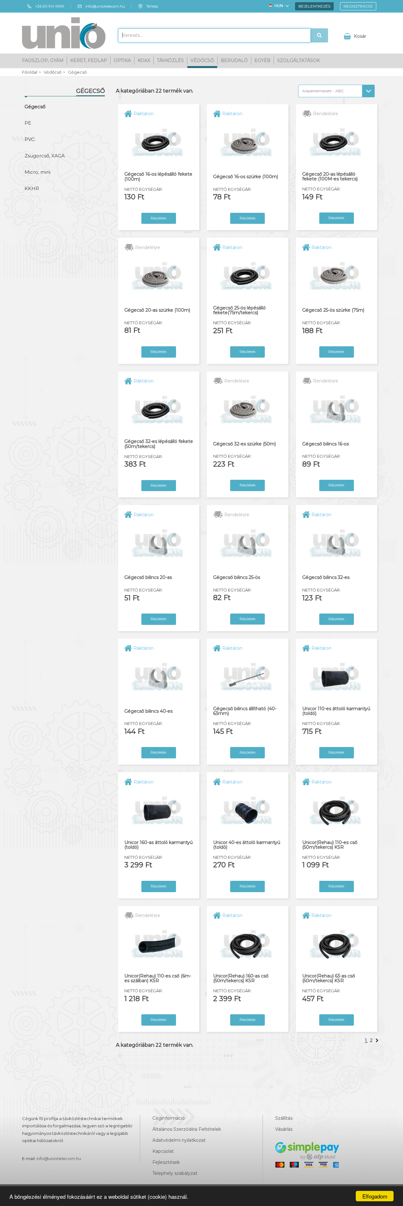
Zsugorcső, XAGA (45, 156)
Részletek (158, 218)
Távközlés (170, 60)
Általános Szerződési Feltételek (186, 1129)
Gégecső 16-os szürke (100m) (245, 176)
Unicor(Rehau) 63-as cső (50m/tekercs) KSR (328, 978)
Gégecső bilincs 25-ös (236, 577)
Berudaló (234, 60)
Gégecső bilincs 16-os (325, 444)
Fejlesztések (166, 1162)
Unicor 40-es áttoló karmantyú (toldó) (246, 845)
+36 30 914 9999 (49, 6)
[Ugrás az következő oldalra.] (377, 1040)
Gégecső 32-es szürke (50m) (244, 444)
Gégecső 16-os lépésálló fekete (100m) (158, 177)
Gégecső (77, 72)
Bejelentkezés (314, 6)
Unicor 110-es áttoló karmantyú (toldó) (336, 711)
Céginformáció (168, 1118)
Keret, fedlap (88, 60)
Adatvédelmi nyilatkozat (179, 1140)
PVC (30, 139)
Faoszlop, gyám (43, 60)
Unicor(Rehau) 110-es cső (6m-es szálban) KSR (157, 978)
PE (28, 123)
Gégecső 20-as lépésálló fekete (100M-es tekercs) (330, 177)
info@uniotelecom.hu (105, 6)
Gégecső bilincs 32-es (325, 577)
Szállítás (283, 1118)
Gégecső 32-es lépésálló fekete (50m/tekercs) (158, 444)
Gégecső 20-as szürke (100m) (157, 310)
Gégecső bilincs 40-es (148, 711)
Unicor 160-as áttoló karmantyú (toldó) (158, 845)
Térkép (152, 6)
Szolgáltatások (298, 60)
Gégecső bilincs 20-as (148, 577)
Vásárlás (283, 1129)
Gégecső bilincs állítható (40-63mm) (244, 711)
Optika (122, 60)
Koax (144, 60)
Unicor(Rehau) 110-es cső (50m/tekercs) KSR (329, 845)
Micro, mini (37, 172)
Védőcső (202, 60)
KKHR (32, 188)
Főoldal (29, 72)
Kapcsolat (163, 1151)
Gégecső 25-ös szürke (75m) (333, 310)
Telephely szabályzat (174, 1173)
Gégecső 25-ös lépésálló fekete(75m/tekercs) (239, 310)
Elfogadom (374, 1196)
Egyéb (262, 60)
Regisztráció (358, 6)
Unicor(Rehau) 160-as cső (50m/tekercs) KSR (241, 978)
